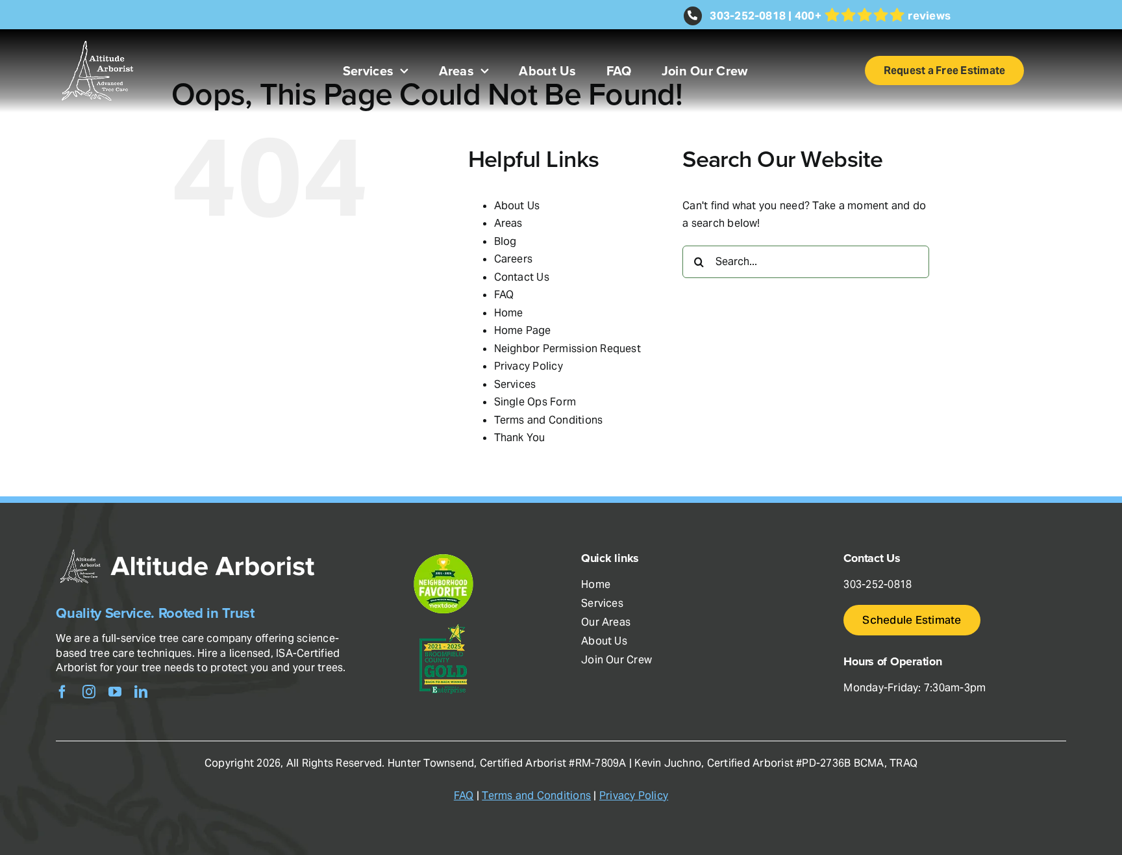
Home (508, 313)
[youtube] (114, 691)
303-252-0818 (748, 15)
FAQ (504, 294)
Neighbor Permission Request (567, 348)
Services (515, 384)
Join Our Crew (616, 660)
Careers (513, 259)
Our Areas (605, 622)
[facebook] (62, 691)
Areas (508, 223)
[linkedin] (140, 691)
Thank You (519, 437)
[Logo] (97, 34)
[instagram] (88, 691)
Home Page (522, 330)
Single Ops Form (535, 402)
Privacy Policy (528, 366)
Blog (505, 241)
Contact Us (521, 277)
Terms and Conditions (548, 420)
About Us (517, 205)
